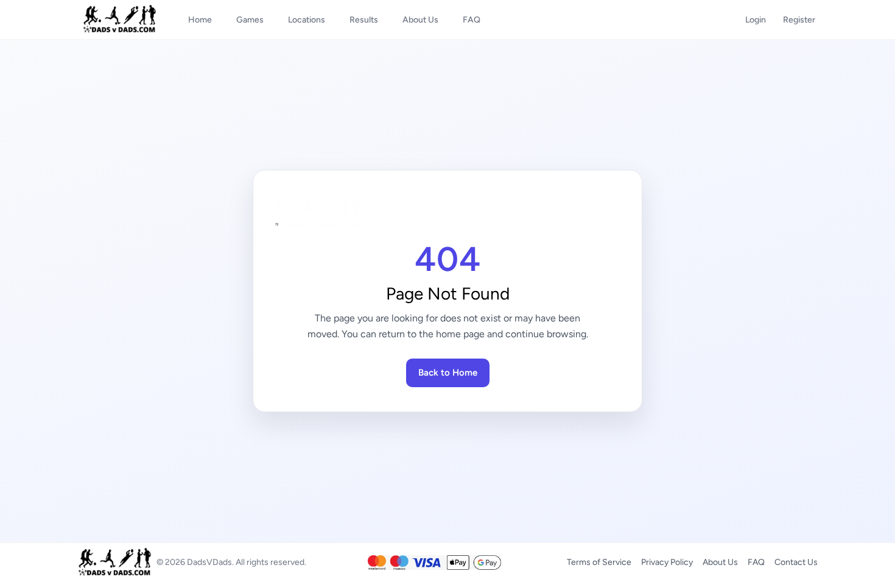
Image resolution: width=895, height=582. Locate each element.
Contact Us (796, 562)
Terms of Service (599, 562)
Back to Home (447, 372)
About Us (720, 562)
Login (755, 20)
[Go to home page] (447, 212)
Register (799, 20)
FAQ (756, 562)
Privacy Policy (667, 562)
